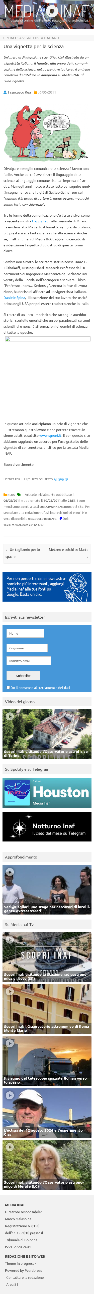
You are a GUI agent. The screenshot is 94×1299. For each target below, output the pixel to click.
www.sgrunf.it (50, 435)
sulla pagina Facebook (56, 507)
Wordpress (33, 1270)
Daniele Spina (14, 297)
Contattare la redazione (25, 1277)
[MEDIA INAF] (47, 16)
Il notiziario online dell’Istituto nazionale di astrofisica (47, 20)
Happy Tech (41, 221)
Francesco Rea (19, 92)
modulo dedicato (44, 519)
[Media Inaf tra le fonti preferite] (47, 603)
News (11, 495)
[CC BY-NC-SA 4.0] (61, 479)
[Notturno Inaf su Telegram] (47, 842)
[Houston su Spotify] (47, 809)
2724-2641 (22, 1246)
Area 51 (12, 1284)
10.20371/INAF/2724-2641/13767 (24, 525)
